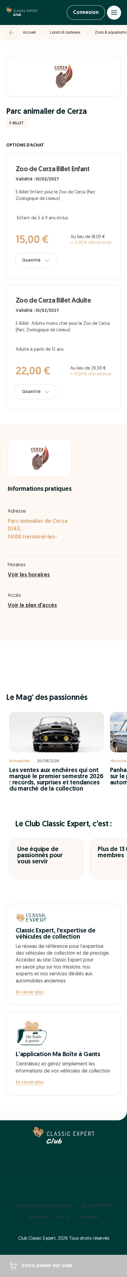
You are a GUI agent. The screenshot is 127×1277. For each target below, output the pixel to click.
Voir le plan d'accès (32, 606)
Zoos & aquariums (110, 33)
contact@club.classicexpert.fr (43, 1206)
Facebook (37, 1217)
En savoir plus (30, 992)
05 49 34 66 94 (97, 1206)
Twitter (63, 1217)
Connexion (86, 12)
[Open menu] (114, 12)
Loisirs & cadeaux (65, 33)
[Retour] (11, 32)
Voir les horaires (29, 575)
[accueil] (22, 12)
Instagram (89, 1217)
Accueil (29, 33)
